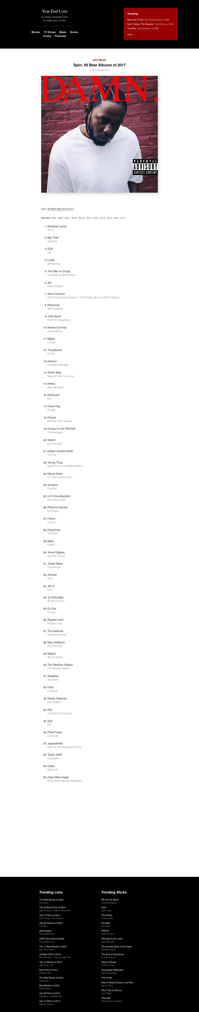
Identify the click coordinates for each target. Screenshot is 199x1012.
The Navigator (55, 432)
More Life (52, 769)
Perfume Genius (57, 507)
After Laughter (55, 308)
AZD (50, 578)
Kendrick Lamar (57, 226)
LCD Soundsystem (59, 496)
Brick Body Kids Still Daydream (64, 780)
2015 (109, 217)
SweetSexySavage (58, 364)
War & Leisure (55, 657)
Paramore (53, 305)
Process (51, 488)
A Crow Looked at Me (59, 477)
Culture (51, 342)
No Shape (53, 511)
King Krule (53, 530)
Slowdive (53, 676)
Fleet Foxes (54, 732)
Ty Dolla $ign (55, 597)
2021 (67, 217)
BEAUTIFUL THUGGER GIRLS (65, 466)
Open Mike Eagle (58, 777)
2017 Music (99, 60)
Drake (51, 766)
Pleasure (52, 691)
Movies (36, 32)
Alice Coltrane (56, 294)
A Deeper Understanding (61, 275)
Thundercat (54, 350)
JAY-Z (50, 586)
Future (51, 518)
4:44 (49, 589)
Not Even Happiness (58, 320)
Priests (51, 417)
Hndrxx (51, 522)
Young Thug (54, 462)
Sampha (52, 485)
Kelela (51, 383)
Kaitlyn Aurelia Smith (60, 451)
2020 (74, 217)
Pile (49, 710)
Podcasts (60, 36)
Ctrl (49, 252)
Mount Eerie (54, 473)
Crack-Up (52, 736)
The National (55, 631)
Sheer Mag (54, 372)
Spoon (51, 440)
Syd (49, 721)
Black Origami (55, 286)
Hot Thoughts (54, 443)
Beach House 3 (56, 601)
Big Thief (52, 237)
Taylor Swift (54, 754)
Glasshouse (54, 567)
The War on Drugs (58, 271)
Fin (49, 724)
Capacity (52, 241)
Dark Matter (53, 702)
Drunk (50, 353)
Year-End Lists (54, 11)
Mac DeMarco (56, 642)
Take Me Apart (55, 387)
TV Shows (50, 32)
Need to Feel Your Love (60, 376)
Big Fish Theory (56, 556)
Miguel (51, 653)
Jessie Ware (55, 563)
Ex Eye (51, 608)
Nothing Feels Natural (59, 421)
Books (74, 32)
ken (49, 398)
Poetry (47, 36)
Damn (50, 230)
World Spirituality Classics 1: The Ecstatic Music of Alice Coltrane (83, 297)
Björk (50, 541)
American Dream (56, 499)
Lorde (51, 260)
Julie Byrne (54, 316)
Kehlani (52, 361)
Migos (51, 338)
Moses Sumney (57, 327)
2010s (82, 217)
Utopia (51, 544)
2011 (123, 217)
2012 (116, 217)
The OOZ (52, 533)
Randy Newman (57, 698)
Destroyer (53, 395)
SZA (50, 249)
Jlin (49, 282)
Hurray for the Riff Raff (61, 428)
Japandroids (55, 743)
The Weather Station (60, 665)
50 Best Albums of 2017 (61, 209)
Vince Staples (56, 552)
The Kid (51, 454)
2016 (102, 217)
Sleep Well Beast (57, 634)
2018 (95, 217)
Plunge (51, 409)
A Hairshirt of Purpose (59, 713)
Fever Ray (53, 406)
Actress (52, 575)
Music (62, 32)
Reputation (53, 758)
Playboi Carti (55, 620)
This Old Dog (54, 646)
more (129, 34)
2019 (88, 217)
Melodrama (53, 263)
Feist (50, 687)
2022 (60, 217)
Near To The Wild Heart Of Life (64, 747)
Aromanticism (54, 331)
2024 (53, 217)
